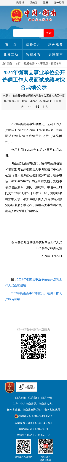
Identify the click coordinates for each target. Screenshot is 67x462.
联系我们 (33, 397)
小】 (38, 106)
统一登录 (59, 2)
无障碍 (20, 2)
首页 (17, 63)
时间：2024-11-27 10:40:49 (37, 101)
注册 (45, 2)
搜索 (49, 33)
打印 (45, 106)
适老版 (33, 2)
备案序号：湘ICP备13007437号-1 (33, 423)
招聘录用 (56, 63)
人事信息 (43, 63)
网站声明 (46, 397)
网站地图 (20, 397)
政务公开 (29, 63)
